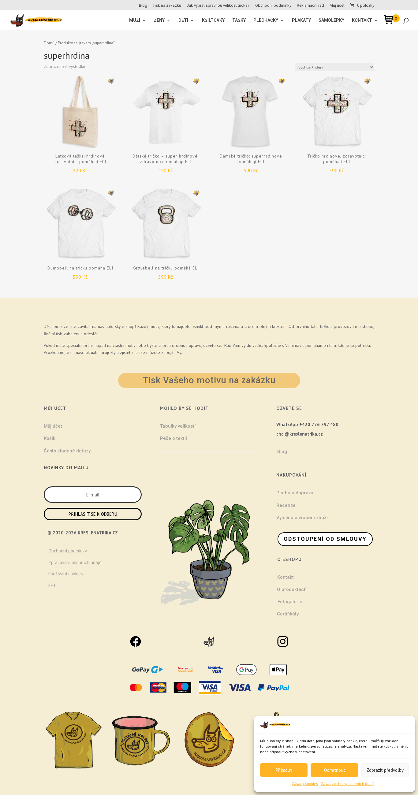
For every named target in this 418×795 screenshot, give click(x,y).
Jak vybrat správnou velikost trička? (218, 5)
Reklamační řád (310, 5)
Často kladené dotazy (67, 451)
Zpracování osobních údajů (75, 562)
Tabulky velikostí (178, 426)
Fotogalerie (290, 601)
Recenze (286, 505)
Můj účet (337, 5)
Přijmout (284, 770)
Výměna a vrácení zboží (302, 517)
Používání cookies (65, 574)
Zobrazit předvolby (385, 770)
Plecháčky (265, 20)
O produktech (292, 589)
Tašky (239, 20)
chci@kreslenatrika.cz (299, 434)
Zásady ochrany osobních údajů (347, 783)
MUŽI (134, 20)
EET (52, 585)
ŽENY (159, 20)
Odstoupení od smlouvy (325, 539)
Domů (49, 43)
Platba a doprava (294, 493)
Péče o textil (173, 438)
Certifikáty (288, 614)
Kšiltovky (213, 20)
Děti (183, 20)
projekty (108, 352)
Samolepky (331, 20)
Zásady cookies (305, 783)
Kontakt (362, 20)
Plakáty (301, 20)
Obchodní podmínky (273, 5)
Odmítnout (334, 770)
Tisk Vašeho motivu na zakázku (209, 380)
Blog (143, 5)
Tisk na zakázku (167, 5)
